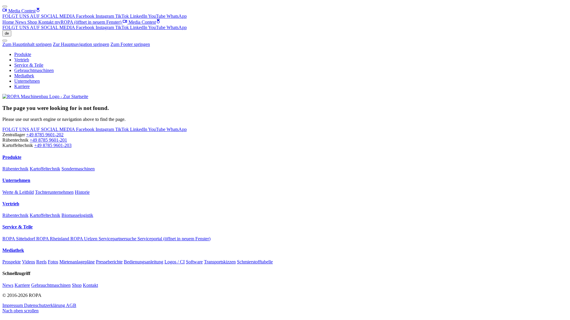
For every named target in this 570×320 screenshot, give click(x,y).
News (21, 22)
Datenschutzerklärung (45, 305)
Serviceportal (173, 238)
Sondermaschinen (78, 168)
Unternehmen (27, 81)
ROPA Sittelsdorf (19, 238)
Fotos (53, 261)
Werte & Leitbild (18, 192)
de (7, 33)
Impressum (13, 305)
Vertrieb (21, 59)
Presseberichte (109, 261)
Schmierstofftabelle (255, 261)
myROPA (88, 22)
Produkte (22, 54)
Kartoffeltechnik (45, 168)
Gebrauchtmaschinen (34, 70)
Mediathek (24, 75)
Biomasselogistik (77, 215)
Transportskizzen (220, 261)
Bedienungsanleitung (143, 261)
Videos (28, 261)
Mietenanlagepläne (77, 261)
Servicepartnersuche (118, 238)
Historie (82, 192)
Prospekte (11, 261)
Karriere (22, 86)
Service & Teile (28, 65)
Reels (41, 261)
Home (8, 22)
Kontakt (46, 22)
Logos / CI (174, 261)
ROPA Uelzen (84, 238)
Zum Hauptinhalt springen (27, 44)
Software (194, 261)
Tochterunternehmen (54, 192)
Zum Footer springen (130, 44)
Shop (32, 22)
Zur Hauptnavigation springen (81, 44)
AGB (71, 305)
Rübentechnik (15, 168)
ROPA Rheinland (53, 238)
